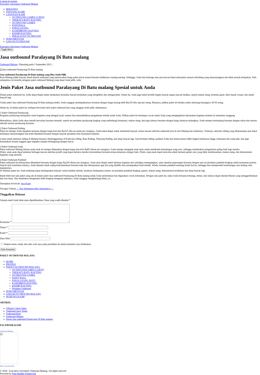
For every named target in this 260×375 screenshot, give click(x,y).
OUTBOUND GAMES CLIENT (28, 17)
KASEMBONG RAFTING (25, 30)
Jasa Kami (26, 183)
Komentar (5, 222)
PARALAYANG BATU (24, 280)
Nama (4, 227)
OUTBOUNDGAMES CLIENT (28, 269)
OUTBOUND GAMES (23, 22)
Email (3, 233)
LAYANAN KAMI (15, 14)
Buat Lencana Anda (7, 366)
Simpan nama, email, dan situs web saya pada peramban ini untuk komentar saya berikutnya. (47, 244)
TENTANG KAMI (15, 11)
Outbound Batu (13, 313)
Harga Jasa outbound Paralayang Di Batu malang (29, 319)
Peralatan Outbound (21, 288)
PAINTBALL (19, 25)
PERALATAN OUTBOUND (26, 36)
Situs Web (5, 238)
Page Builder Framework (24, 373)
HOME (9, 261)
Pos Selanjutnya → (44, 188)
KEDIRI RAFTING (22, 33)
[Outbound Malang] (9, 363)
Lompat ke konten (8, 1)
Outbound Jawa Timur (16, 311)
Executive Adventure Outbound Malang (19, 4)
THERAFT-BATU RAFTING (27, 20)
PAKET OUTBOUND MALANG (23, 267)
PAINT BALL (19, 277)
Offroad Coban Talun (16, 308)
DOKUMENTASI (15, 39)
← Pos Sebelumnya (26, 188)
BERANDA (12, 9)
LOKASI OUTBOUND (18, 41)
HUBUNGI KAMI (15, 296)
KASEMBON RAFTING (24, 283)
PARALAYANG (20, 28)
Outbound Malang (14, 316)
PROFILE (11, 264)
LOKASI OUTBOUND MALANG (23, 294)
